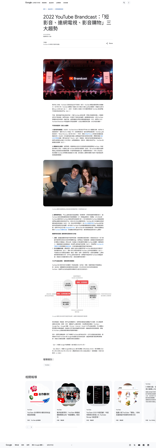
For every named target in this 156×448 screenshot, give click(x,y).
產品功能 (68, 246)
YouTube (47, 365)
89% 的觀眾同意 (89, 223)
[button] (109, 43)
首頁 (44, 9)
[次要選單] (129, 3)
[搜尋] (124, 3)
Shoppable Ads (70, 227)
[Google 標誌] (9, 445)
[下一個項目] (31, 427)
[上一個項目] (27, 427)
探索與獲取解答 (59, 9)
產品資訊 (51, 3)
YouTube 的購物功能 (61, 230)
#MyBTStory (88, 134)
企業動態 (58, 3)
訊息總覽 (65, 3)
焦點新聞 (44, 3)
